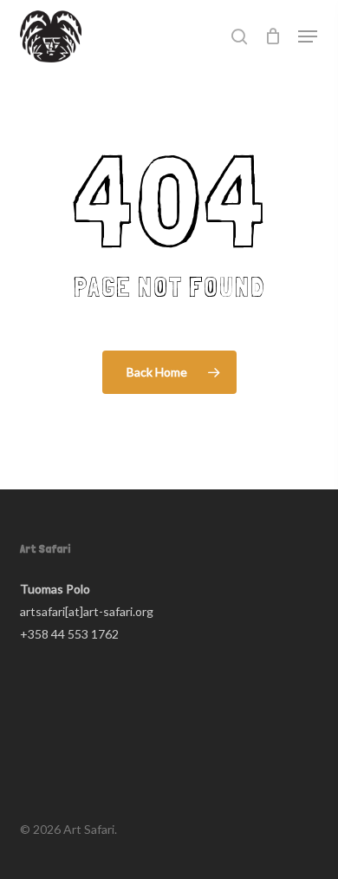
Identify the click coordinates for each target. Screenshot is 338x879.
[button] (307, 36)
